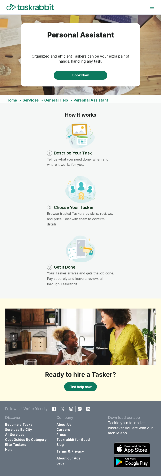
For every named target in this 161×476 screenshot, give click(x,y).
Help (9, 450)
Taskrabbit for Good (73, 439)
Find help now (80, 387)
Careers (63, 429)
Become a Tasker (19, 424)
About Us (63, 424)
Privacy (77, 451)
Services (31, 100)
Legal (60, 463)
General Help (56, 100)
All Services (15, 434)
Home (11, 100)
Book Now (80, 75)
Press (61, 434)
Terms (61, 451)
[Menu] (152, 7)
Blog (60, 445)
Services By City (18, 429)
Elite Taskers (15, 445)
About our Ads (68, 458)
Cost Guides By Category (26, 439)
